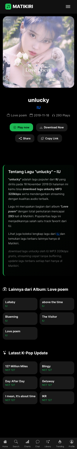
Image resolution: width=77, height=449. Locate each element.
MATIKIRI (23, 6)
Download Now (54, 127)
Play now (23, 127)
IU (39, 107)
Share (27, 138)
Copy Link (51, 138)
